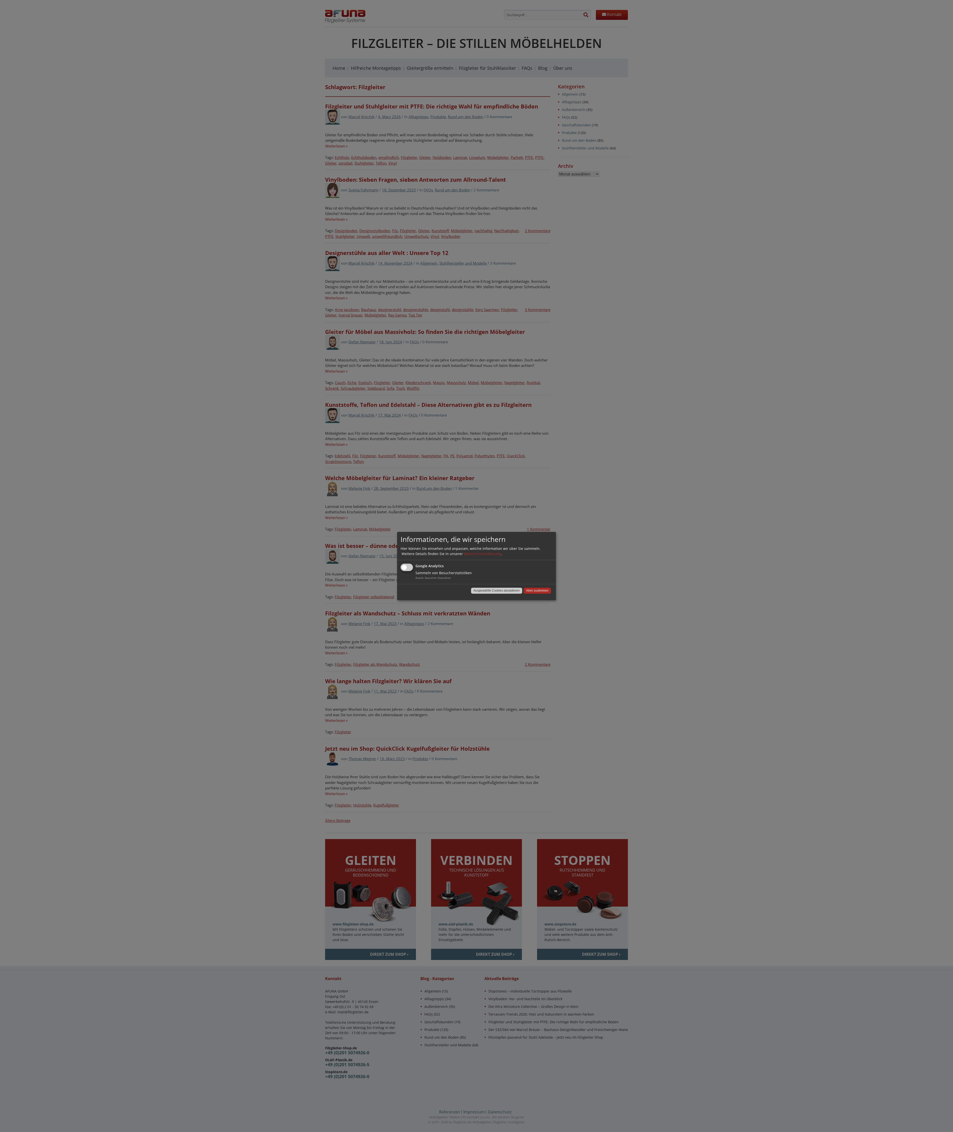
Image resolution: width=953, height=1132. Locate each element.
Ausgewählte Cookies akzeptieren (497, 591)
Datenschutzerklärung (482, 554)
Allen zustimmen (537, 591)
